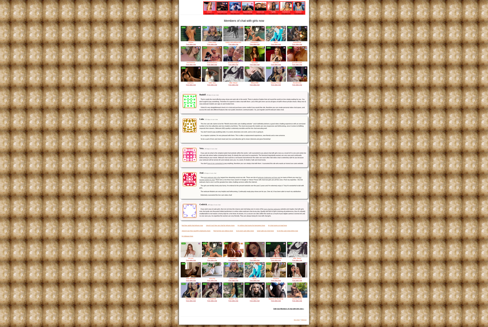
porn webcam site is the (212, 177)
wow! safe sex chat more (265, 231)
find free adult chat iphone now (192, 225)
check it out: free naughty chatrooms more (196, 231)
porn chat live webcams (272, 209)
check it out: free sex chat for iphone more (220, 225)
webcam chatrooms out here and (269, 177)
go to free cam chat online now (287, 231)
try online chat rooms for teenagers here (251, 225)
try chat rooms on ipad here (277, 225)
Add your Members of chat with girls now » (288, 309)
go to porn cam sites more (245, 231)
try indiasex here (187, 236)
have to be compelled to (215, 163)
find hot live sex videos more (223, 231)
